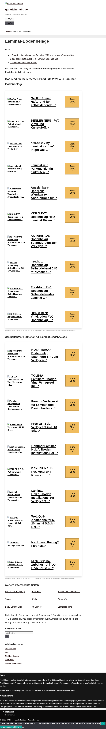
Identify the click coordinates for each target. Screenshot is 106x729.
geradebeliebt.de (16, 9)
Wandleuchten (10, 649)
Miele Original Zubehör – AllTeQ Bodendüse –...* (43, 565)
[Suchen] (7, 636)
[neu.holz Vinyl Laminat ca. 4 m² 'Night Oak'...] (17, 149)
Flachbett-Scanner (12, 656)
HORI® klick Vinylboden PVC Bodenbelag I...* (42, 317)
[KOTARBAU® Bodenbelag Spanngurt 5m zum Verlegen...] (17, 245)
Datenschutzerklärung (11, 727)
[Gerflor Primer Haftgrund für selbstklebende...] (17, 104)
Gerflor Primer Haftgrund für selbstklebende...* (43, 102)
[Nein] (23, 727)
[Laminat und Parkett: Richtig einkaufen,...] (17, 171)
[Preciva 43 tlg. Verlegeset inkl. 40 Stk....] (17, 430)
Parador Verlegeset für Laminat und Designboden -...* (44, 405)
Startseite (8, 31)
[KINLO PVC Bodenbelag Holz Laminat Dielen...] (17, 219)
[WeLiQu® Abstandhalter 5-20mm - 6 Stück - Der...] (17, 526)
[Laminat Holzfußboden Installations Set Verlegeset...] (17, 500)
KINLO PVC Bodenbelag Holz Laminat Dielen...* (43, 217)
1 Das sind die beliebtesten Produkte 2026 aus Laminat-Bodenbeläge (42, 55)
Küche (34, 599)
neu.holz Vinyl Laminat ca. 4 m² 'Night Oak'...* (42, 146)
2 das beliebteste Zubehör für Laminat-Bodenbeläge (34, 59)
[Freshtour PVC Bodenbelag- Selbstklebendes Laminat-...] (17, 297)
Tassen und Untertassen (69, 592)
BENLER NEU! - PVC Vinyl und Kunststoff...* (42, 472)
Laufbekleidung (65, 607)
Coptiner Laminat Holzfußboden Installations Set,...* (44, 449)
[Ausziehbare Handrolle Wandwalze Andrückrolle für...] (17, 197)
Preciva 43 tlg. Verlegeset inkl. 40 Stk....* (44, 427)
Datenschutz (10, 715)
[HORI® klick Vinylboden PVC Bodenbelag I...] (17, 319)
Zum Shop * (72, 101)
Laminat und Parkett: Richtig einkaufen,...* (42, 169)
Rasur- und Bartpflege (15, 592)
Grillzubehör (9, 660)
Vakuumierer (37, 607)
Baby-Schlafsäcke (13, 607)
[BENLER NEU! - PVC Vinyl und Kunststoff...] (17, 127)
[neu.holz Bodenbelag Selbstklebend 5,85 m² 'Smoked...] (17, 271)
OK (102, 723)
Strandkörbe (63, 599)
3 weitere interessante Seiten (23, 63)
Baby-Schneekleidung (13, 663)
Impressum (9, 712)
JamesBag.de (33, 720)
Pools (7, 652)
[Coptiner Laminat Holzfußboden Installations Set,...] (17, 452)
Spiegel (8, 599)
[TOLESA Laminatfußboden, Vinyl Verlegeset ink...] (17, 385)
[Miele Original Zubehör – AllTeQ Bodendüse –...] (17, 567)
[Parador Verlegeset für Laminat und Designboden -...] (17, 409)
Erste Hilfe (36, 592)
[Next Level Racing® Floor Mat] (17, 545)
